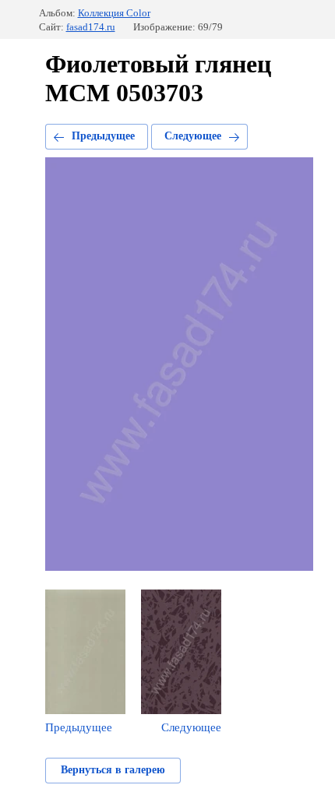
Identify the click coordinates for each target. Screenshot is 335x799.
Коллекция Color (114, 13)
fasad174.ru (90, 27)
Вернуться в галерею (113, 770)
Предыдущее (103, 136)
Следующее (192, 136)
